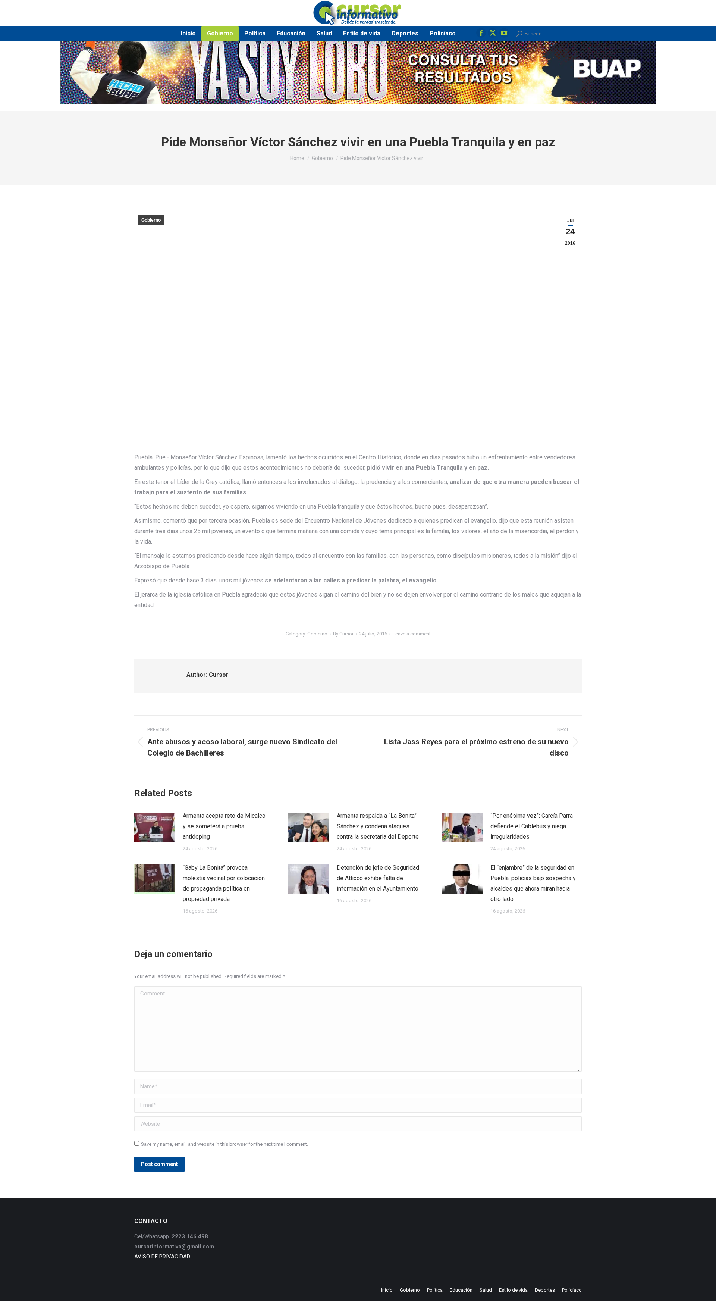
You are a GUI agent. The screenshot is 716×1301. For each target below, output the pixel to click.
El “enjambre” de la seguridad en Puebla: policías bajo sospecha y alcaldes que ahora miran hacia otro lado (533, 883)
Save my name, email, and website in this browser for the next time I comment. (224, 1144)
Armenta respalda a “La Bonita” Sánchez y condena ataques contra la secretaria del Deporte (378, 826)
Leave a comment (412, 634)
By (343, 634)
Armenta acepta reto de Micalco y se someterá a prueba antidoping (224, 826)
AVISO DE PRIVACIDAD (162, 1256)
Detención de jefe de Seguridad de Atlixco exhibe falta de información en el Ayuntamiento (378, 878)
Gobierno (151, 220)
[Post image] (154, 827)
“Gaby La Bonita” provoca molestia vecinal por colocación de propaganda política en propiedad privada (224, 883)
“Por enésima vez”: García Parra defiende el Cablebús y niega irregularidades (531, 826)
